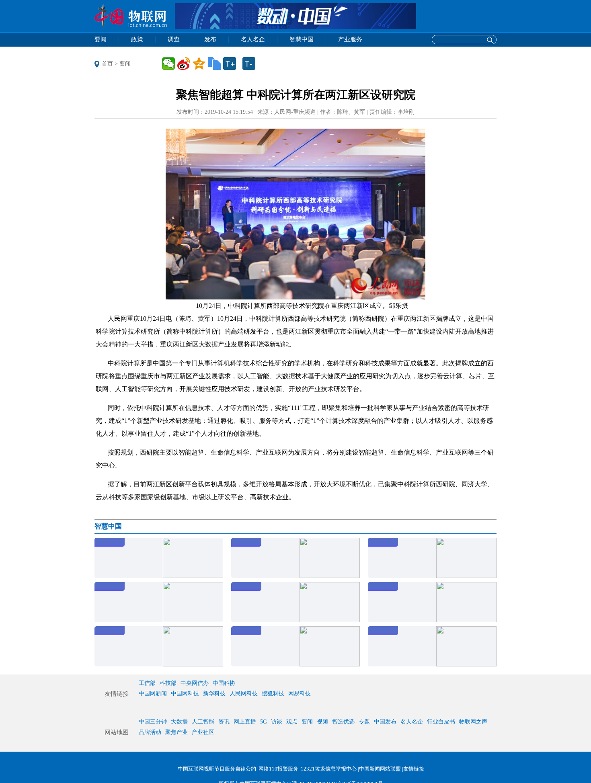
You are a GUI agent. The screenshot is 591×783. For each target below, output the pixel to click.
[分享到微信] (168, 63)
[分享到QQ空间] (199, 63)
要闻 (125, 64)
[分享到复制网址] (214, 63)
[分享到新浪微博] (183, 63)
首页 (107, 64)
